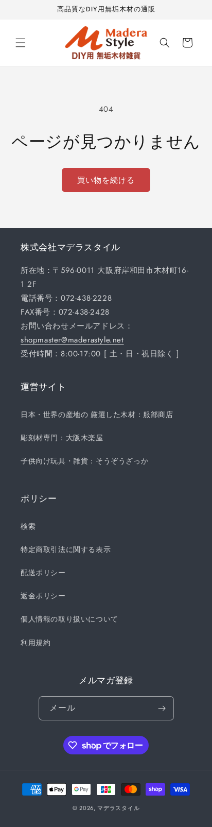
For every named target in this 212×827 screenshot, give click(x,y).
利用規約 (35, 643)
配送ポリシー (43, 572)
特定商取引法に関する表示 (66, 549)
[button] (20, 42)
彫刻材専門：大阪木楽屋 (62, 438)
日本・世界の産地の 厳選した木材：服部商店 (97, 414)
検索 (28, 526)
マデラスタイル (118, 808)
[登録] (162, 708)
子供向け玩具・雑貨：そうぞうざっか (84, 461)
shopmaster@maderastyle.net (72, 340)
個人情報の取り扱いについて (69, 619)
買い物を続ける (106, 180)
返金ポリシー (43, 596)
